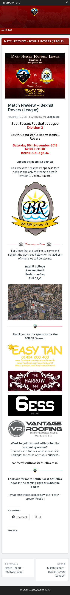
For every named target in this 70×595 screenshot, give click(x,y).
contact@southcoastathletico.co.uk (35, 463)
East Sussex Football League (35, 123)
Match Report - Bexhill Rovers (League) (56, 571)
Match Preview (37, 117)
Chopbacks (53, 116)
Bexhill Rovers (41, 175)
